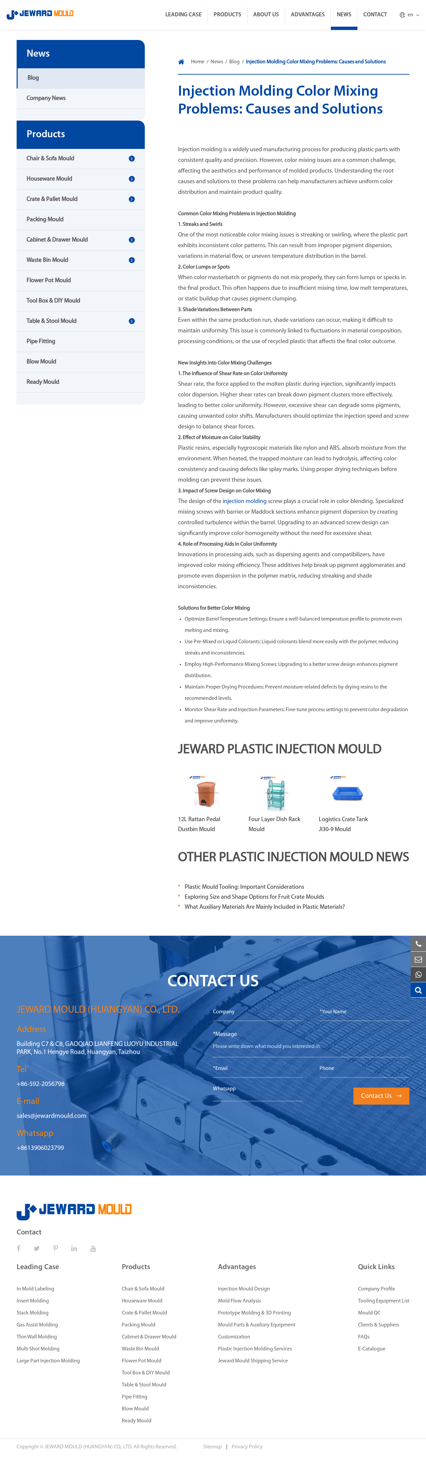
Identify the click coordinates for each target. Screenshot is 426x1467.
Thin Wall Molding (37, 1337)
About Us (266, 15)
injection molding (245, 502)
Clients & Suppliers (378, 1325)
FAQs (363, 1337)
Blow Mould (41, 362)
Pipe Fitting (41, 342)
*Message (225, 1035)
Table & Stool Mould (52, 321)
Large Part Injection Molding (48, 1361)
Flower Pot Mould (49, 281)
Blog (33, 78)
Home (197, 62)
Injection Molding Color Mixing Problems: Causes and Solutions (316, 62)
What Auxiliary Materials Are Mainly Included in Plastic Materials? (265, 907)
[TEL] (418, 944)
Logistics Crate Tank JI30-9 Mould (343, 825)
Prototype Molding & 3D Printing (254, 1313)
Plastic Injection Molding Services (255, 1349)
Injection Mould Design (244, 1289)
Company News (46, 99)
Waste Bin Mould (47, 260)
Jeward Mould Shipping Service (253, 1361)
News (344, 15)
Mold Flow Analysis (239, 1301)
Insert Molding (33, 1301)
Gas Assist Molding (37, 1325)
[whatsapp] (418, 974)
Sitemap (213, 1447)
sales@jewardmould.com (52, 1116)
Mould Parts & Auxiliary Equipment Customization (256, 1331)
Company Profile (376, 1289)
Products (227, 15)
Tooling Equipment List (383, 1301)
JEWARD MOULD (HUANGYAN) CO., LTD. (88, 1447)
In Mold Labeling (35, 1289)
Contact (375, 15)
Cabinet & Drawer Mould (57, 240)
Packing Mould (45, 220)
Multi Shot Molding (38, 1349)
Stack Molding (33, 1313)
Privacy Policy (247, 1447)
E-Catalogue (371, 1349)
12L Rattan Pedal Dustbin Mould (199, 825)
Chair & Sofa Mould (50, 159)
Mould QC (369, 1313)
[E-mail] (418, 959)
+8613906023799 (40, 1148)
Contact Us (381, 1096)
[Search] (418, 990)
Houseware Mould (49, 179)
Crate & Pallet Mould (52, 200)
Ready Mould (43, 382)
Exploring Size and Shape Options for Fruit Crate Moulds (254, 897)
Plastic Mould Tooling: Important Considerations (244, 887)
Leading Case (183, 15)
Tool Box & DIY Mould (53, 301)
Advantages (308, 15)
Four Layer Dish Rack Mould (274, 825)
